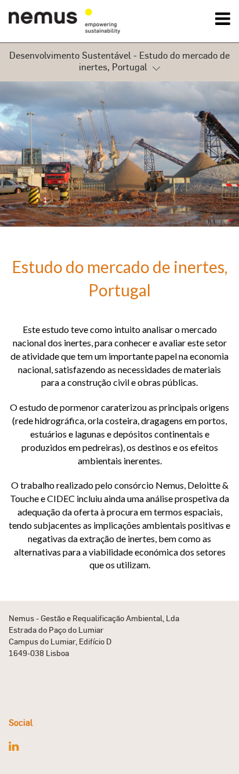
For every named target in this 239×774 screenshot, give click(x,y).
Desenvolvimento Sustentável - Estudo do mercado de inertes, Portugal (119, 61)
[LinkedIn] (14, 746)
